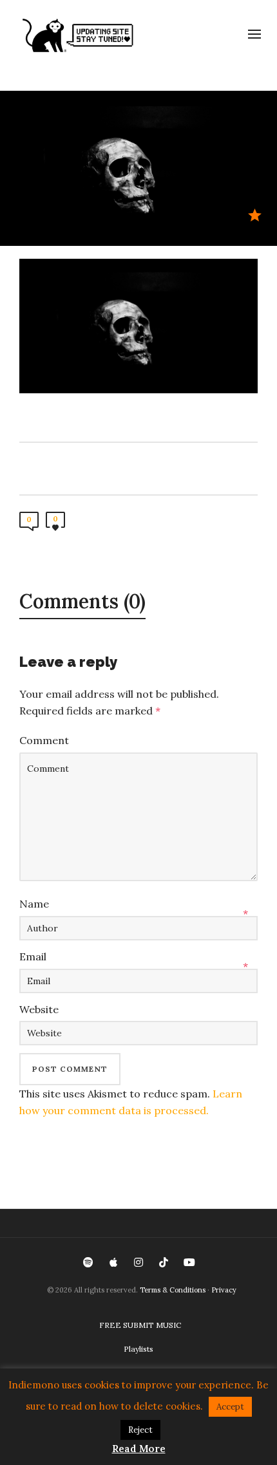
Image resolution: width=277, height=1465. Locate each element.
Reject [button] (140, 1429)
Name (34, 903)
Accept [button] (230, 1406)
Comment (44, 740)
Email (32, 956)
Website (39, 1009)
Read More (139, 1448)
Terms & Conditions (172, 1289)
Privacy (223, 1289)
